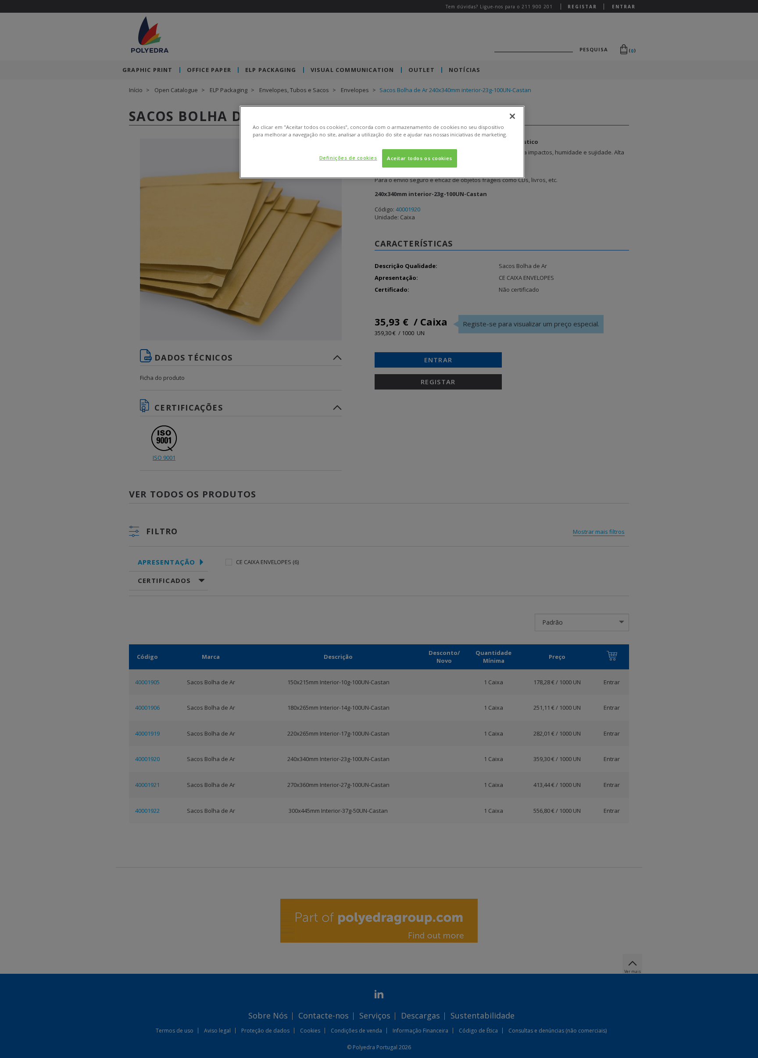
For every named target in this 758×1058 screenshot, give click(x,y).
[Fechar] (512, 116)
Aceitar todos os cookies (419, 158)
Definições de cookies (348, 157)
